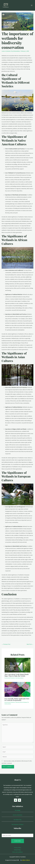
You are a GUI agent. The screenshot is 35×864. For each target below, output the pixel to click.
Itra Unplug (17, 810)
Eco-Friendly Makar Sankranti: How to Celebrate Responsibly (17, 699)
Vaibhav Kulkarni (26, 860)
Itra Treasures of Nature (17, 824)
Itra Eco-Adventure (17, 815)
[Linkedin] (19, 800)
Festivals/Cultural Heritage (21, 702)
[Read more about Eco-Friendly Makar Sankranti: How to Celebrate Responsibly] (17, 689)
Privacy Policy (17, 847)
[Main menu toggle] (31, 5)
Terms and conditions (17, 852)
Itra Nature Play (17, 819)
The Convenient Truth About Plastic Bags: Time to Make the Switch (17, 675)
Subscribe (17, 841)
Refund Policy (17, 850)
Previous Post (6, 644)
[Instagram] (15, 800)
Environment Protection (10, 678)
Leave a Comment (6, 51)
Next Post (30, 644)
